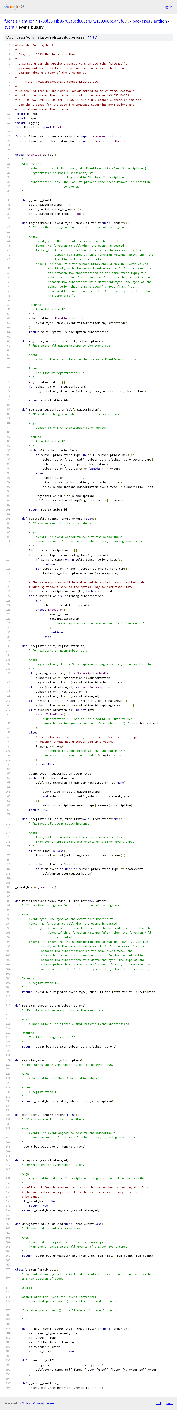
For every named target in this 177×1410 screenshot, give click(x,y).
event (9, 27)
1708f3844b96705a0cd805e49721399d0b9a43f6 (81, 21)
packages (141, 21)
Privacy (38, 1403)
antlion (28, 21)
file (92, 37)
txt (158, 1403)
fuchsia (11, 21)
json (169, 1403)
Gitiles (26, 1403)
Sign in (168, 7)
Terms (49, 1403)
